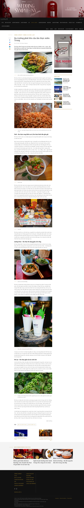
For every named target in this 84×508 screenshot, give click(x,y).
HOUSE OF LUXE (72, 22)
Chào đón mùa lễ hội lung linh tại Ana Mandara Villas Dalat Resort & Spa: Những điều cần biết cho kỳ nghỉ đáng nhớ (45, 439)
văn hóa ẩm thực (32, 424)
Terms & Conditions (63, 498)
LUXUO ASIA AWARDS (6, 26)
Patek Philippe (61, 28)
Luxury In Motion (15, 22)
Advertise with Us (17, 492)
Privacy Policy (69, 498)
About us (81, 28)
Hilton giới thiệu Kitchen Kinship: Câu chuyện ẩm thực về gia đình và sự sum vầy (22, 462)
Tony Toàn (42, 506)
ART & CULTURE (8, 22)
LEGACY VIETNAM (55, 22)
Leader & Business (42, 22)
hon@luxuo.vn (27, 505)
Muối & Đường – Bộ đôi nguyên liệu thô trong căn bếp (63, 462)
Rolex (47, 28)
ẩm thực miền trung (22, 424)
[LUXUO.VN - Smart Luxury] (4, 19)
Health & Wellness (64, 22)
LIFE (29, 22)
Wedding (49, 22)
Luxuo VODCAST (24, 22)
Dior (56, 28)
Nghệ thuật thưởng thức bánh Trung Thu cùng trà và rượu (42, 462)
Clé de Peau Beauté (70, 28)
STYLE (3, 22)
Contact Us (57, 498)
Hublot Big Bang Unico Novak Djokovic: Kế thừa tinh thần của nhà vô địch (20, 438)
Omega (76, 28)
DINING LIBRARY (34, 22)
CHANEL (51, 28)
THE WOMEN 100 (79, 22)
